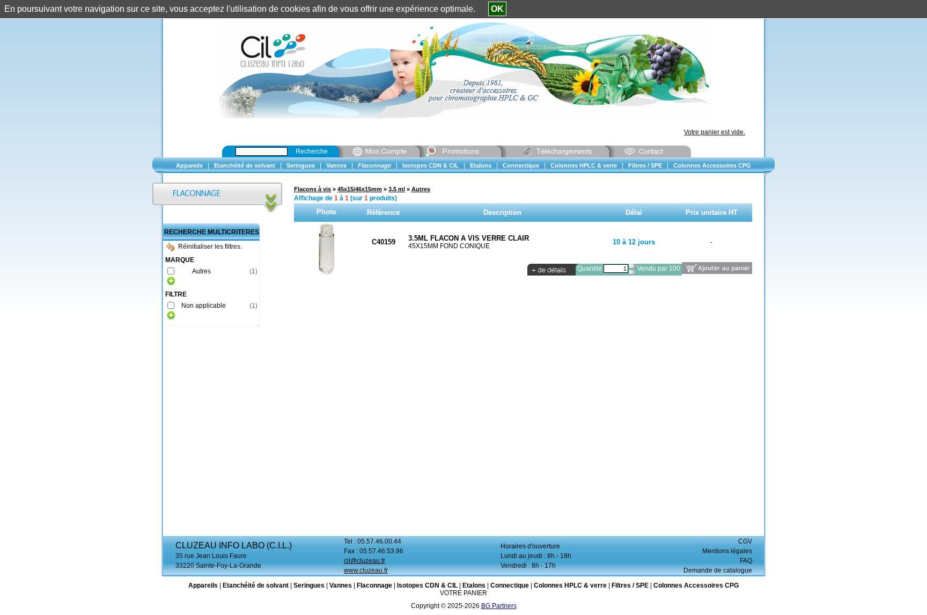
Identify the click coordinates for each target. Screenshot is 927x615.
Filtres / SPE (630, 585)
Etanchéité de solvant (256, 585)
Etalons (473, 585)
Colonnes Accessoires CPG (696, 585)
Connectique (509, 585)
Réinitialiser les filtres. (210, 246)
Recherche (312, 151)
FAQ (746, 561)
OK (497, 8)
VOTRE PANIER (463, 593)
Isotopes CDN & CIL (427, 585)
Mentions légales (727, 551)
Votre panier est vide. (714, 132)
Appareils (203, 585)
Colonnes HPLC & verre (570, 585)
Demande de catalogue (717, 570)
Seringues (309, 585)
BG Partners (499, 606)
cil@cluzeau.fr (364, 561)
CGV (745, 541)
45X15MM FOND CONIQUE (449, 246)
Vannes (340, 585)
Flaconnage (374, 585)
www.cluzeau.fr (366, 570)
